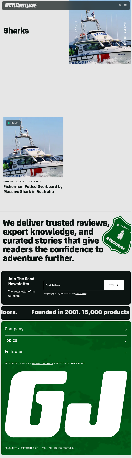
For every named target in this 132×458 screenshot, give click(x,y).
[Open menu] (125, 5)
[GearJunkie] (27, 5)
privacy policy (80, 294)
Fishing (15, 123)
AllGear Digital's (42, 363)
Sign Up (114, 285)
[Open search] (120, 5)
